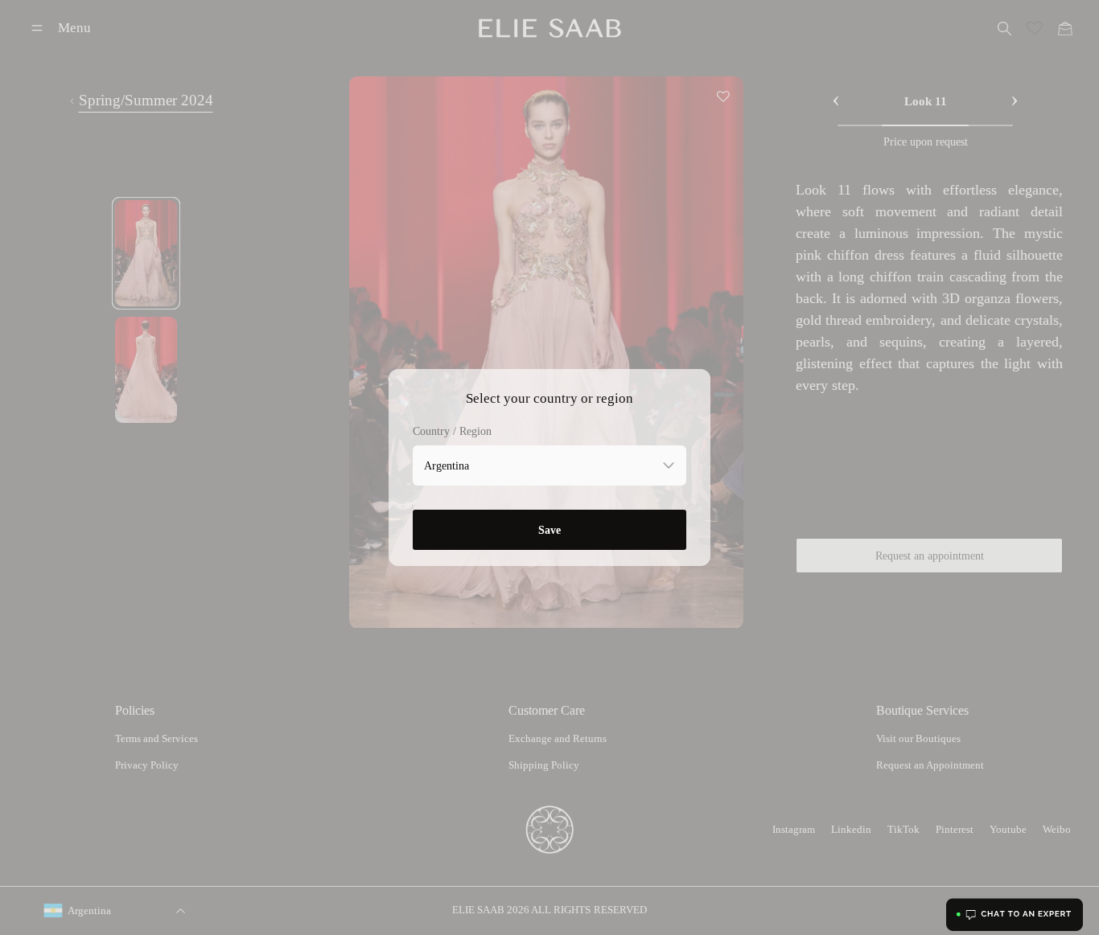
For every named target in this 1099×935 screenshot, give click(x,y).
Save (549, 529)
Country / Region (452, 431)
